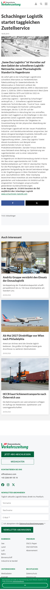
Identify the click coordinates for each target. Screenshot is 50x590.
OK (25, 585)
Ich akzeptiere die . (24, 523)
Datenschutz (31, 573)
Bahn (3, 554)
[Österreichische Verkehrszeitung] (11, 4)
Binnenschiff (6, 557)
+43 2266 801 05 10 (9, 477)
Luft (3, 550)
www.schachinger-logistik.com (14, 194)
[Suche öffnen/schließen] (41, 3)
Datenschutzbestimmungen (31, 523)
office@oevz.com (8, 474)
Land (3, 547)
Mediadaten (18, 461)
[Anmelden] (36, 3)
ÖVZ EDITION (31, 547)
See (2, 543)
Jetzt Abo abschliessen (18, 454)
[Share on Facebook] (12, 203)
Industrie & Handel (9, 561)
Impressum (31, 577)
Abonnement (31, 550)
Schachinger (11, 216)
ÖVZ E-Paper (31, 543)
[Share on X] (37, 203)
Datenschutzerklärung (18, 581)
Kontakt (4, 577)
